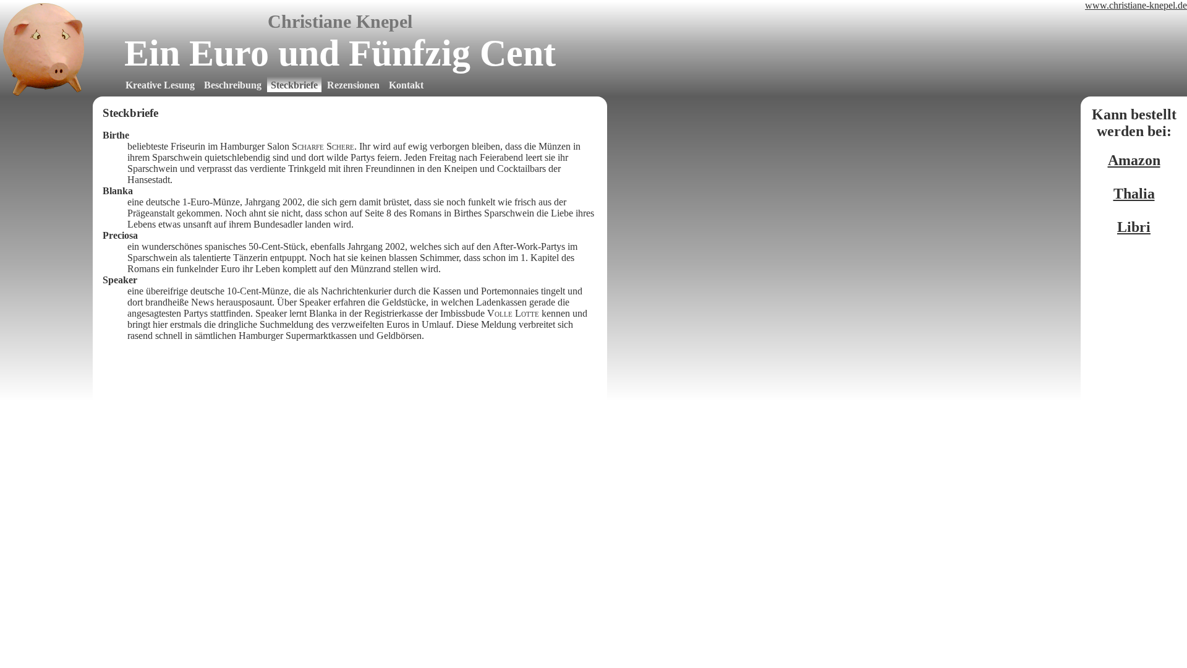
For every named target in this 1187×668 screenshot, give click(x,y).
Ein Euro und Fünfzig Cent (340, 53)
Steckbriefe (294, 85)
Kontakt (406, 85)
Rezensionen (353, 85)
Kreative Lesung (160, 85)
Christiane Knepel (340, 21)
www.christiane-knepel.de (1136, 5)
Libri (1134, 227)
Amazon (1134, 160)
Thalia (1134, 194)
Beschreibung (233, 85)
